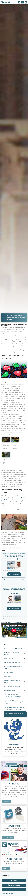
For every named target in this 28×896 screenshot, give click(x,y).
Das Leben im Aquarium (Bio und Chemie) (12, 681)
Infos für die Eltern (8, 672)
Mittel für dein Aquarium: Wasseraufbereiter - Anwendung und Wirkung (14, 702)
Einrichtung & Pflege (9, 658)
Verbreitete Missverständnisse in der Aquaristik (13, 667)
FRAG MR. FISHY (14, 744)
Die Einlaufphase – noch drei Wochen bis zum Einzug (14, 714)
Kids (11, 315)
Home (8, 315)
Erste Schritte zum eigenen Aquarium (13, 648)
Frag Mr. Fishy (7, 676)
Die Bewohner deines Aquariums (12, 662)
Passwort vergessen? (7, 893)
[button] (24, 648)
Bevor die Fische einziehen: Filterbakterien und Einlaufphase (13, 695)
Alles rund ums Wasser (18, 315)
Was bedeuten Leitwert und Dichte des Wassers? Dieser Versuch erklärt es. (14, 708)
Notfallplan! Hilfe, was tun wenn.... (12, 686)
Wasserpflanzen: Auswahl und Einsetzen (11, 653)
